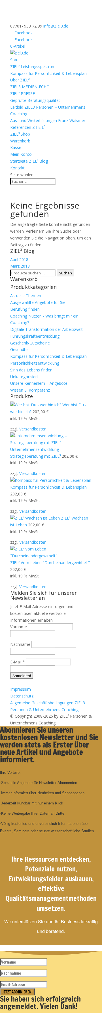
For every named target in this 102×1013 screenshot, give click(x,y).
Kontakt (17, 168)
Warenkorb (20, 141)
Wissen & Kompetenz (30, 390)
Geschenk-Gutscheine (30, 343)
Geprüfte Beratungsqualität (35, 100)
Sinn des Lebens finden (31, 370)
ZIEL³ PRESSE (22, 93)
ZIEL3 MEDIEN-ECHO (30, 86)
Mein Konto (21, 154)
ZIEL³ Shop (20, 134)
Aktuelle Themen (25, 295)
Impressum (20, 689)
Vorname (18, 626)
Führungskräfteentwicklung (35, 336)
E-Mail (17, 662)
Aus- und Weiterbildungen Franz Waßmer (47, 120)
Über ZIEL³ (19, 80)
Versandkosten (32, 429)
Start (14, 59)
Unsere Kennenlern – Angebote (38, 383)
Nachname (20, 644)
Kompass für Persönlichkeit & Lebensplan (48, 73)
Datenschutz (21, 696)
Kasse (15, 147)
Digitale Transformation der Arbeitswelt (46, 329)
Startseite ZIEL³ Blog (29, 161)
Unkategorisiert (24, 376)
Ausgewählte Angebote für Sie (37, 302)
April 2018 (19, 259)
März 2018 (20, 266)
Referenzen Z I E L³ (27, 127)
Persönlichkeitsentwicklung (34, 363)
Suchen (65, 273)
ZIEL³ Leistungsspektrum (33, 66)
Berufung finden (25, 309)
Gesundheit (20, 349)
